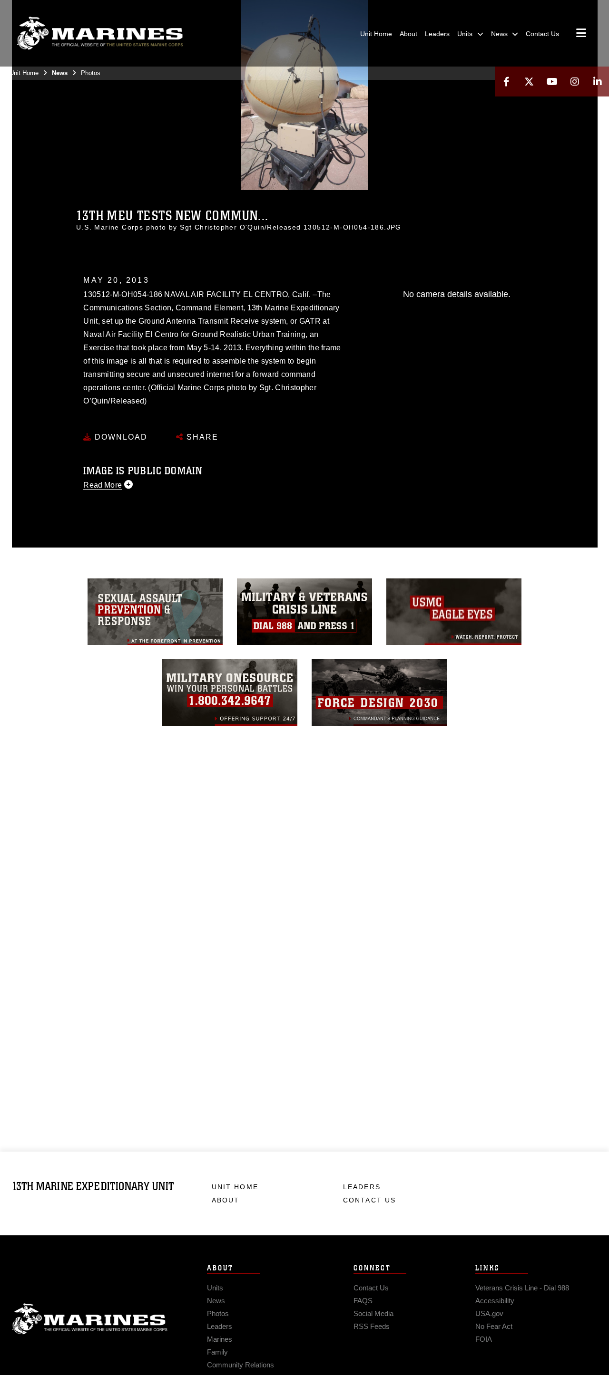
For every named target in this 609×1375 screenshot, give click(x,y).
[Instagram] (574, 81)
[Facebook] (506, 81)
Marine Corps (90, 1319)
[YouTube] (551, 81)
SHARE (201, 437)
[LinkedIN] (597, 81)
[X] (529, 81)
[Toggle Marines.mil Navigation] (581, 33)
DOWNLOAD (119, 437)
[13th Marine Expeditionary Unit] (100, 33)
